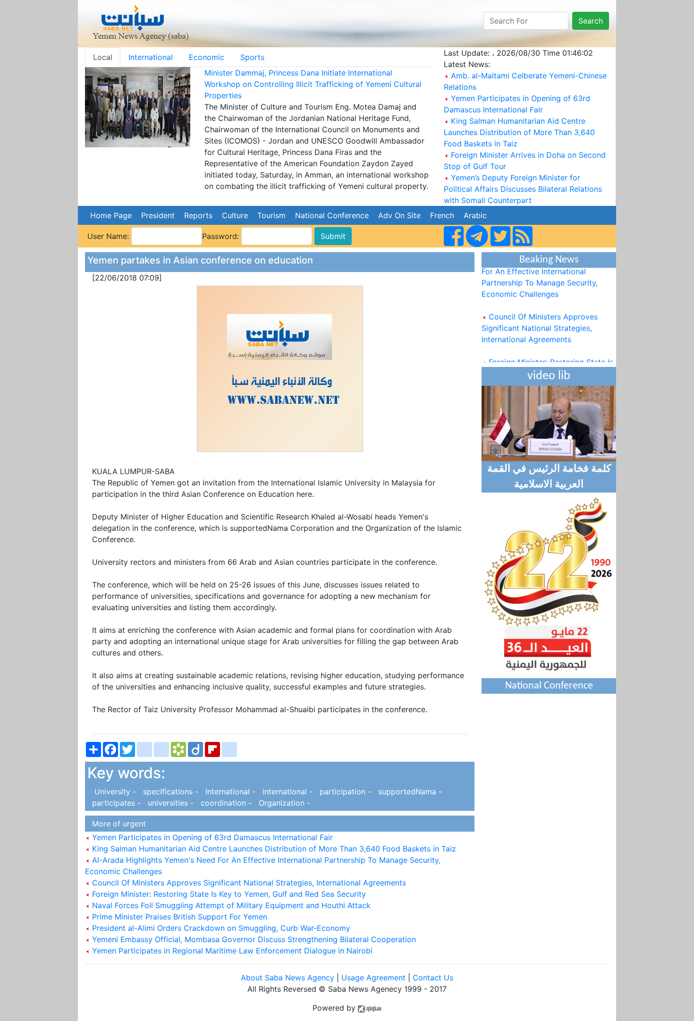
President (157, 215)
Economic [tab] (206, 57)
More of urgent (116, 823)
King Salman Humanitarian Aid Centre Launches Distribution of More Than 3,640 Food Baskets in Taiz (519, 132)
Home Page (110, 215)
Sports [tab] (252, 57)
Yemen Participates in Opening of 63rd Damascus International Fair (211, 837)
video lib (548, 376)
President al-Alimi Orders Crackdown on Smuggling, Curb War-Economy (220, 928)
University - (112, 791)
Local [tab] (102, 57)
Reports (198, 215)
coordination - (225, 803)
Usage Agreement (373, 977)
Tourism (271, 215)
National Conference (331, 215)
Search (590, 21)
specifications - (169, 791)
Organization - (282, 803)
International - (229, 791)
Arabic (475, 215)
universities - (169, 803)
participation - (344, 791)
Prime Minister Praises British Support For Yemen (178, 916)
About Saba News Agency (289, 977)
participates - (115, 803)
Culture (235, 215)
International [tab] (150, 57)
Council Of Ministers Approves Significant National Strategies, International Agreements (248, 882)
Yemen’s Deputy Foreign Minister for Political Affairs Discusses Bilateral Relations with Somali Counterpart (523, 189)
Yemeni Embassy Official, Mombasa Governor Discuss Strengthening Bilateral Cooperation (253, 939)
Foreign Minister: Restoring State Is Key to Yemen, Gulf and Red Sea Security (228, 894)
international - (286, 791)
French (442, 215)
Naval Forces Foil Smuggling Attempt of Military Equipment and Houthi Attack (230, 905)
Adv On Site (399, 215)
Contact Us (433, 977)
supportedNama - (407, 791)
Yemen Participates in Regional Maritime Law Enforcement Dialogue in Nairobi (231, 950)
